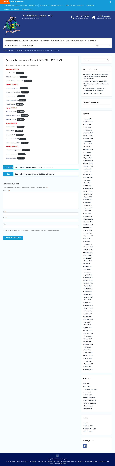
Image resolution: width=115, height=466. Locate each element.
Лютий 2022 (87, 238)
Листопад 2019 (88, 305)
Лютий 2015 (87, 366)
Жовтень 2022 (88, 222)
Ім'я (4, 211)
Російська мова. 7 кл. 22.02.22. (13, 92)
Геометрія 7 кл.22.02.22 (11, 96)
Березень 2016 (88, 344)
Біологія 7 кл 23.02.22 (11, 111)
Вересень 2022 (88, 224)
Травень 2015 (88, 358)
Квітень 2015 (88, 361)
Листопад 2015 (88, 352)
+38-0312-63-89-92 (82, 16)
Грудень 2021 (88, 244)
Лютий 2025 (87, 152)
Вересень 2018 (88, 333)
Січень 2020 (87, 300)
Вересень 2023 (88, 194)
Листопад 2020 (88, 277)
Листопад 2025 (88, 133)
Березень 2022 (88, 236)
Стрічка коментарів (90, 428)
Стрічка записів (88, 425)
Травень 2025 (88, 144)
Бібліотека (87, 386)
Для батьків (87, 392)
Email (5, 218)
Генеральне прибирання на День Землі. (95, 81)
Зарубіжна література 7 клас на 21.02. (14, 80)
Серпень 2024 (88, 169)
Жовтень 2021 (88, 249)
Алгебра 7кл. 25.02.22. (11, 158)
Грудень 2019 (88, 302)
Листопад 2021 (88, 247)
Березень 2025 (88, 149)
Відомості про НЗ (56, 5)
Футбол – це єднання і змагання (93, 93)
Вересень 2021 (88, 252)
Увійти (86, 423)
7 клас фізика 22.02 (10, 104)
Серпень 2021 (88, 255)
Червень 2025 (88, 141)
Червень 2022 (88, 227)
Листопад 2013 (88, 369)
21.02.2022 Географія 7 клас (12, 76)
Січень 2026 (87, 127)
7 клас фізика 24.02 (10, 134)
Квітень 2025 (88, 146)
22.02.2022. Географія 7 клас (12, 88)
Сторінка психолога (90, 403)
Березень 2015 (88, 364)
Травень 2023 (88, 202)
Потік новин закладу (32, 65)
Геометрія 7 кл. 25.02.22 (11, 154)
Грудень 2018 (88, 327)
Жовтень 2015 (88, 355)
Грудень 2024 (88, 158)
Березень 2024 (88, 177)
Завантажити (20, 72)
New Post (86, 383)
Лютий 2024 (87, 180)
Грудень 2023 (88, 185)
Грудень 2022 (88, 216)
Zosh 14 (20, 65)
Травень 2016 (88, 339)
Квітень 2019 (88, 316)
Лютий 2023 (87, 210)
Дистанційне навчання (90, 389)
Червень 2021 (88, 258)
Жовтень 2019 (88, 308)
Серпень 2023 (88, 197)
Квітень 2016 (88, 341)
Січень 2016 (87, 350)
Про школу (32, 5)
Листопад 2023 (88, 188)
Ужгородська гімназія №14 (37, 15)
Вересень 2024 (88, 166)
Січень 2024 (87, 183)
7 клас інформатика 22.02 (12, 100)
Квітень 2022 (88, 233)
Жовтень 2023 (88, 191)
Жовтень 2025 (88, 135)
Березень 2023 (88, 208)
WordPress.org (88, 431)
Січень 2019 (87, 325)
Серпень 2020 (88, 286)
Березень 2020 (88, 297)
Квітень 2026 (88, 119)
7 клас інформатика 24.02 (12, 138)
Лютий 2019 (87, 322)
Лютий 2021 (87, 269)
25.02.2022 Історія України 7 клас (13, 150)
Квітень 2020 (88, 294)
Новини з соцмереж (90, 397)
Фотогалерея (90, 5)
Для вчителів (88, 395)
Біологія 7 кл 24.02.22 (11, 126)
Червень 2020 (88, 288)
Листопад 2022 (88, 219)
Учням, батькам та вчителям (73, 5)
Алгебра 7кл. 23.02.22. (11, 119)
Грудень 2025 (88, 130)
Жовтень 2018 (88, 330)
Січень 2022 (87, 241)
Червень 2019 (88, 311)
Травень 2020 (88, 291)
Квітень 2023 (88, 205)
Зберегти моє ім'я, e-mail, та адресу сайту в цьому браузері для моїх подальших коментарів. (32, 230)
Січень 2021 (87, 272)
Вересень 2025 (88, 138)
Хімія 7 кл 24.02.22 (10, 130)
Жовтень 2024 (88, 163)
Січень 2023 (87, 213)
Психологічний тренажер (11, 9)
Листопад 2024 (88, 160)
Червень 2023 (88, 199)
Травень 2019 (88, 313)
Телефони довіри (26, 9)
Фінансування (88, 406)
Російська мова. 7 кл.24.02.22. (13, 142)
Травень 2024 (88, 172)
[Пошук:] (103, 45)
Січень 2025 (87, 155)
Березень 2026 (88, 121)
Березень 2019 (88, 319)
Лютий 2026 (87, 124)
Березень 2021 (88, 266)
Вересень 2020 (88, 283)
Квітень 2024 (88, 174)
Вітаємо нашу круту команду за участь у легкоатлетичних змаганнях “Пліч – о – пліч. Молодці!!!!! (96, 76)
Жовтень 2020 (88, 280)
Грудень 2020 (88, 275)
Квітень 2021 (88, 263)
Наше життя (43, 5)
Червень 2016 (88, 336)
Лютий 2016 (87, 347)
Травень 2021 (88, 261)
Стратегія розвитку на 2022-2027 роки (15, 5)
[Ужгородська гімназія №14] (110, 2)
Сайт (4, 224)
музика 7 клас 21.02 (10, 72)
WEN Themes (62, 463)
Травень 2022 (88, 230)
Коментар (6, 190)
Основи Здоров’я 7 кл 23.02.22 (13, 115)
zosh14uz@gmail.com (81, 18)
